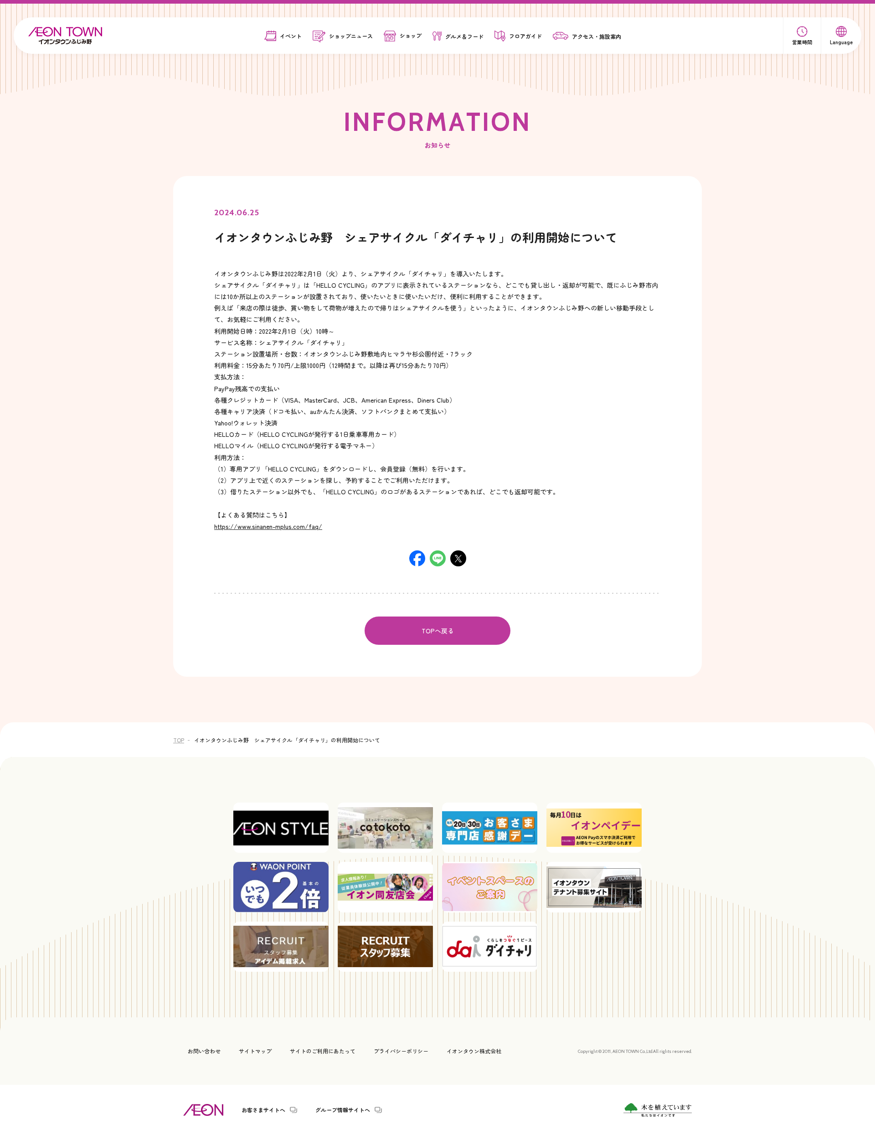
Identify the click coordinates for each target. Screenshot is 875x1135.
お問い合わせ (204, 1051)
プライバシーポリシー (401, 1051)
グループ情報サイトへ (342, 1110)
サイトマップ (255, 1051)
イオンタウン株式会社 (474, 1051)
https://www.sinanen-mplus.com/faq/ (268, 526)
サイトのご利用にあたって (322, 1051)
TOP (178, 740)
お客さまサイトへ (263, 1110)
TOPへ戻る (438, 630)
